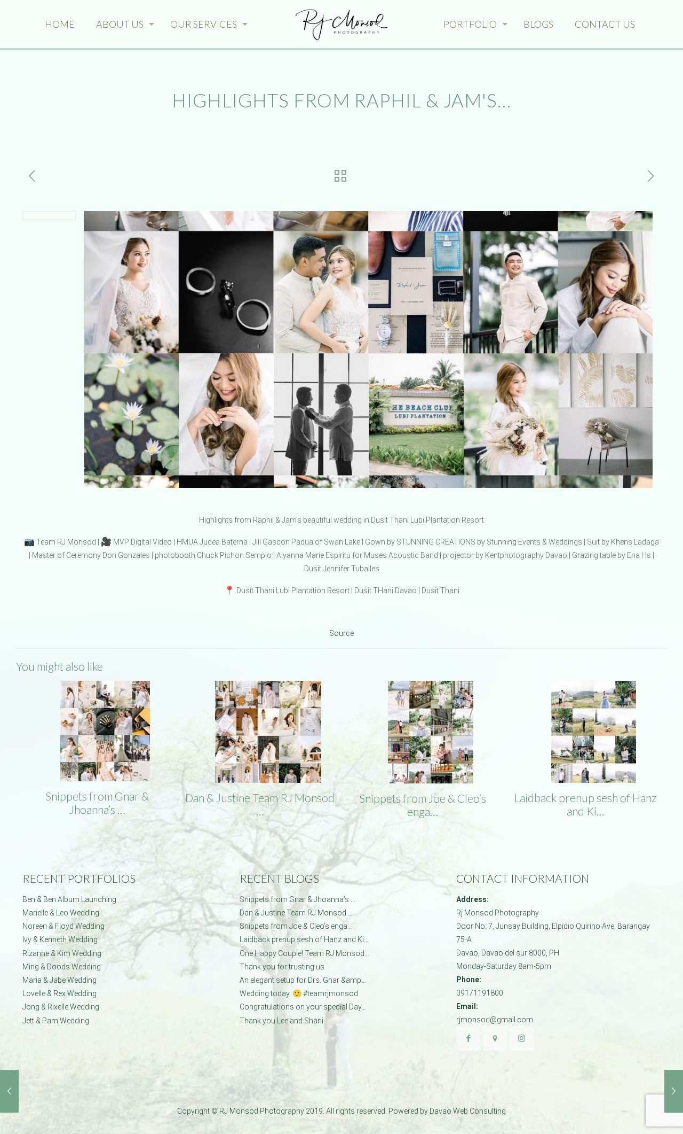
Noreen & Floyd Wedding (63, 926)
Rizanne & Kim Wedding (61, 953)
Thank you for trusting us (282, 966)
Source (341, 633)
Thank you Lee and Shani (281, 1020)
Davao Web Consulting (468, 1111)
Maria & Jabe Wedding (59, 980)
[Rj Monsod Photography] (341, 24)
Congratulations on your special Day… (303, 1007)
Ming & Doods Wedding (61, 966)
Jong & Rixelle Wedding (60, 1007)
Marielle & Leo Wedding (60, 912)
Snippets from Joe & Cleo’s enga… (422, 804)
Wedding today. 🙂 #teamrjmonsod (299, 993)
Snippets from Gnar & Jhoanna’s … (97, 802)
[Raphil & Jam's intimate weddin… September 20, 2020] (673, 1091)
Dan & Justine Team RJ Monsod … (260, 804)
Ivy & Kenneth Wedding (60, 939)
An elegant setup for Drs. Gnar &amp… (303, 980)
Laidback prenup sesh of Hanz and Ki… (585, 804)
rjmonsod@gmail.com (494, 1019)
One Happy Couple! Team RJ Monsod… (304, 953)
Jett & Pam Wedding (55, 1020)
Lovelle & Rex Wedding (59, 993)
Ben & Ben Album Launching (69, 899)
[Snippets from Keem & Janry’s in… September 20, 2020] (9, 1091)
